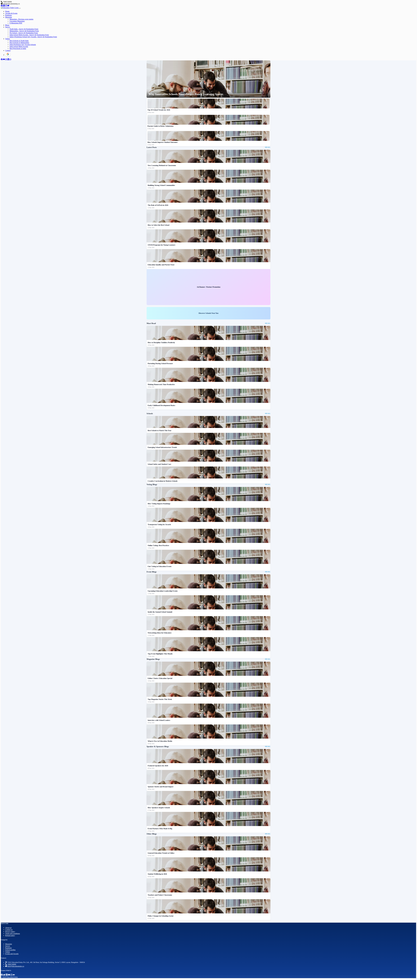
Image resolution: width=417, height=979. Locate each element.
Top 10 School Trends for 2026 (158, 110)
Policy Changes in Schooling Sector (161, 916)
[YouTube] (8, 6)
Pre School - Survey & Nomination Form (24, 33)
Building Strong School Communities (161, 185)
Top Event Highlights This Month (160, 654)
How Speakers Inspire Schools (159, 808)
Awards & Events (11, 13)
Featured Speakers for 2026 (158, 766)
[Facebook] (2, 6)
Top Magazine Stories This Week (160, 699)
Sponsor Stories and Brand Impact (160, 787)
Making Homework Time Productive (161, 384)
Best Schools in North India (19, 41)
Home (7, 11)
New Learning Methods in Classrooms (162, 165)
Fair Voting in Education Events (159, 566)
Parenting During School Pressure (160, 363)
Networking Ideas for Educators (159, 633)
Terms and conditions (12, 933)
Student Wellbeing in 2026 (157, 874)
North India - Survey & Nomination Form (24, 29)
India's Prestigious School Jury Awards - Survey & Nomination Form (33, 37)
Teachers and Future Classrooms (160, 895)
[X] (4, 975)
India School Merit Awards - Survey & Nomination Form (29, 35)
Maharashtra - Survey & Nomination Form (24, 31)
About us (8, 928)
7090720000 (11, 964)
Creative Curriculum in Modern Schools (162, 481)
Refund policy (10, 935)
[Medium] (14, 975)
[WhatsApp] (10, 59)
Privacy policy (10, 931)
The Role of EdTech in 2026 (158, 205)
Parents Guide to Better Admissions (160, 126)
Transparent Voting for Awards (159, 524)
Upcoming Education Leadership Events (163, 591)
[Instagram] (6, 6)
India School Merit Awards (19, 46)
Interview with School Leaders (159, 720)
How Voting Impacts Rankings (159, 504)
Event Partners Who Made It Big (160, 829)
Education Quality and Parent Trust (161, 265)
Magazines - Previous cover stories (21, 19)
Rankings (8, 15)
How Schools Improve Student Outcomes (162, 142)
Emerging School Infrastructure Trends (162, 447)
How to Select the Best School (158, 225)
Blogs (7, 25)
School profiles (10, 950)
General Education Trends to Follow (161, 853)
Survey (7, 27)
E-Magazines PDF (16, 23)
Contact (8, 50)
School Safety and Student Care (159, 464)
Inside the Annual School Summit (160, 612)
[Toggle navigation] (20, 8)
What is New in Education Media (160, 741)
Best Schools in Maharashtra (19, 43)
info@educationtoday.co (15, 966)
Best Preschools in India (18, 48)
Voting (7, 39)
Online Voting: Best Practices (158, 545)
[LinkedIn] (4, 6)
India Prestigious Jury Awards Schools (23, 45)
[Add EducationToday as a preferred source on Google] (7, 54)
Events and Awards (11, 954)
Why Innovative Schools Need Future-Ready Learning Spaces (186, 94)
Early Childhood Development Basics (161, 405)
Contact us (8, 930)
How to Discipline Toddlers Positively (161, 342)
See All (267, 147)
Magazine (8, 17)
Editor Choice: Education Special (160, 678)
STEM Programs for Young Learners (161, 245)
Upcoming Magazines (17, 21)
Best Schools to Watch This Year (159, 430)
